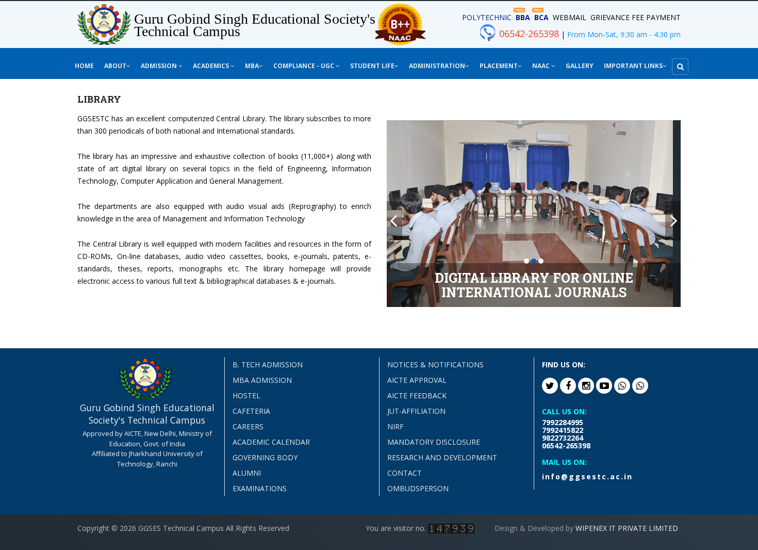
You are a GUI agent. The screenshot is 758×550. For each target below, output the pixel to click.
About (115, 65)
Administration (437, 65)
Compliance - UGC (304, 65)
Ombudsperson (418, 488)
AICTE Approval (417, 380)
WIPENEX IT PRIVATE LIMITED (626, 528)
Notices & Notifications (435, 364)
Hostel (246, 395)
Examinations (260, 488)
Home (84, 65)
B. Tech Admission (268, 364)
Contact (404, 473)
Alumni (247, 473)
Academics (211, 65)
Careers (248, 426)
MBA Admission (262, 380)
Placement (499, 65)
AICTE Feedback (417, 395)
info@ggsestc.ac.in (587, 476)
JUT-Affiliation (416, 411)
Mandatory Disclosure (433, 442)
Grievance (610, 17)
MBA (252, 65)
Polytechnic (487, 17)
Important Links (633, 65)
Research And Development (442, 457)
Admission (159, 65)
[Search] (680, 66)
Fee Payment (656, 17)
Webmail (569, 17)
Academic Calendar (271, 442)
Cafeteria (251, 411)
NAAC (541, 65)
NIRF (395, 426)
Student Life (372, 65)
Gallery (580, 65)
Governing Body (265, 457)
